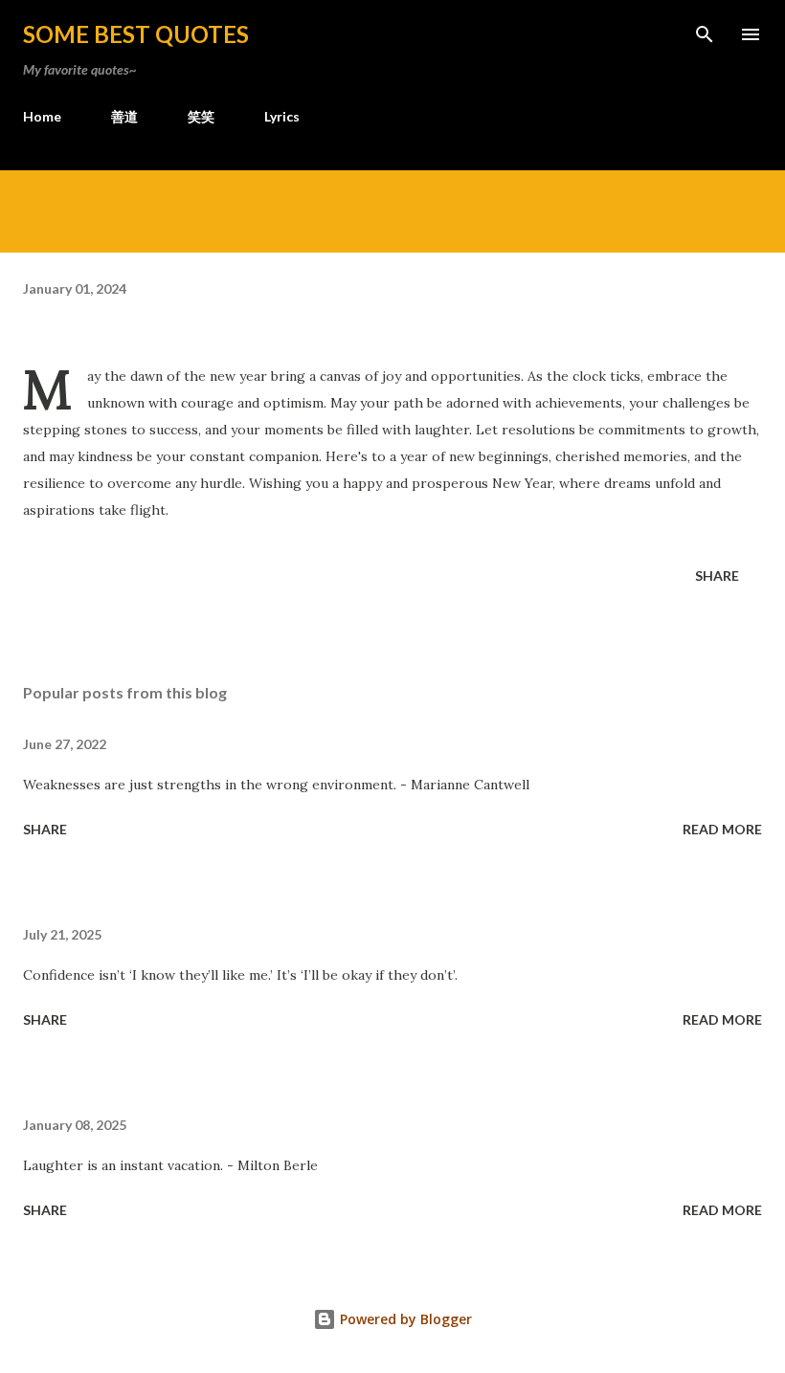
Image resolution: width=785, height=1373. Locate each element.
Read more (722, 829)
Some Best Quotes (136, 34)
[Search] (704, 34)
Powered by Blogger (404, 1319)
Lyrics (282, 116)
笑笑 (201, 116)
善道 (124, 116)
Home (42, 116)
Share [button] (717, 575)
